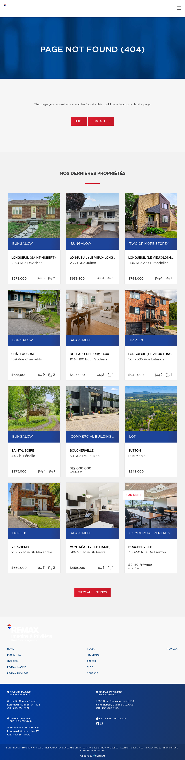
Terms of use (170, 748)
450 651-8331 (21, 708)
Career (91, 661)
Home (79, 121)
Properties (14, 655)
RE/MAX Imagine (16, 667)
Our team (13, 661)
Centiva (99, 755)
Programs (93, 655)
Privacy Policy (153, 748)
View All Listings (92, 592)
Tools (91, 649)
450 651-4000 (22, 735)
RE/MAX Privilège (17, 673)
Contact (92, 673)
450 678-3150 (110, 708)
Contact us (101, 121)
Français (172, 649)
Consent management (92, 750)
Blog (90, 667)
